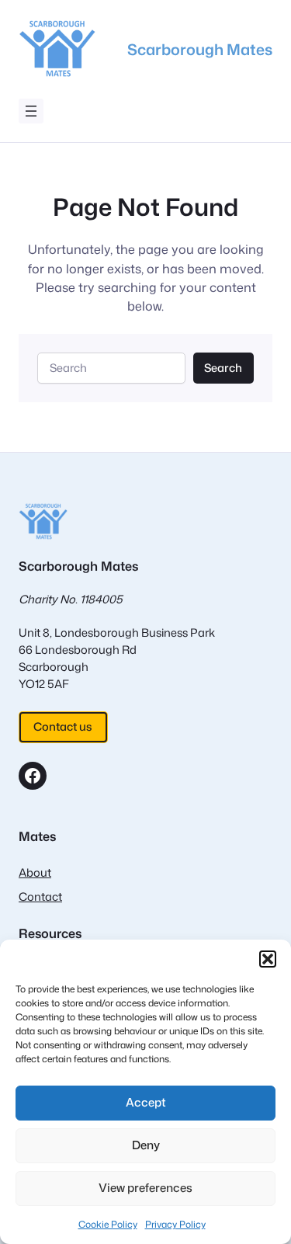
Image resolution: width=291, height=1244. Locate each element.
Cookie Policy (107, 1224)
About (35, 872)
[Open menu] (31, 111)
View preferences (145, 1188)
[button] (267, 959)
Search (223, 368)
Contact (40, 896)
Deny (146, 1145)
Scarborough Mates (199, 49)
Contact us (62, 726)
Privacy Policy (175, 1224)
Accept (146, 1102)
